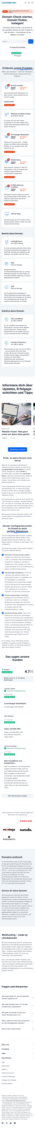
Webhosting (16, 160)
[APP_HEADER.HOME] (9, 2)
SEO (12, 263)
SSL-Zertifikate (17, 319)
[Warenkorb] (29, 2)
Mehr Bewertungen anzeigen (17, 796)
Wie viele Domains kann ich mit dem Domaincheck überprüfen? (15, 1005)
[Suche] (25, 2)
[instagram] (6, 1123)
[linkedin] (15, 1123)
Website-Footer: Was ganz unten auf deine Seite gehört (16, 433)
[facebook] (2, 1123)
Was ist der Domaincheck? (11, 1029)
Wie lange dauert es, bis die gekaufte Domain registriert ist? (15, 997)
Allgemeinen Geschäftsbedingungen (16, 1100)
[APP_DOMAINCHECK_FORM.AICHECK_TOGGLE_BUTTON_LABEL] (25, 41)
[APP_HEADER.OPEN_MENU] (32, 2)
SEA (12, 286)
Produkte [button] (5, 1049)
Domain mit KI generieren (18, 47)
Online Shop (16, 214)
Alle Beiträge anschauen (17, 449)
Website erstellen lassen (21, 114)
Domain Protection (18, 342)
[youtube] (11, 1123)
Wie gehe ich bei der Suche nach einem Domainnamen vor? (14, 1014)
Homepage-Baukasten (20, 135)
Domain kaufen (17, 85)
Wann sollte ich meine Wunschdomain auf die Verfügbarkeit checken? (15, 1022)
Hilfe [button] (3, 1054)
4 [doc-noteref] (24, 190)
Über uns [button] (5, 1045)
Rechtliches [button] (6, 1058)
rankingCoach (16, 241)
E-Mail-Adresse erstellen (17, 186)
